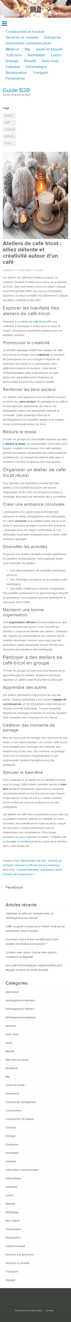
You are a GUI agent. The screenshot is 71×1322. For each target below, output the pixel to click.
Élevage (11, 1136)
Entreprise (52, 37)
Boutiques (12, 1068)
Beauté (30, 61)
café (7, 122)
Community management (21, 1102)
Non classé (12, 1220)
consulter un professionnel (21, 841)
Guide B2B (16, 90)
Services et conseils (22, 37)
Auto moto (50, 61)
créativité (10, 129)
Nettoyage (12, 1212)
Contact (50, 1310)
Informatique (36, 67)
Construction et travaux (25, 32)
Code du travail (15, 1085)
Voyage (12, 61)
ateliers (9, 115)
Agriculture (12, 992)
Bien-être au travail (17, 1059)
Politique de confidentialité (28, 1310)
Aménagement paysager (21, 1017)
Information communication (28, 43)
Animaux (11, 1026)
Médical (12, 49)
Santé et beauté (49, 49)
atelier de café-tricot (33, 321)
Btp (27, 49)
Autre (9, 1042)
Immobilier (36, 55)
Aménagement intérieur (20, 1009)
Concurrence (13, 1110)
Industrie (13, 67)
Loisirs (56, 55)
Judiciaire (14, 55)
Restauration (16, 73)
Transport (40, 73)
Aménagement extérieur (20, 1000)
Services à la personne (20, 1254)
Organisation (13, 1229)
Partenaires (15, 78)
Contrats (11, 1127)
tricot (8, 143)
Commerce (12, 1093)
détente (9, 136)
